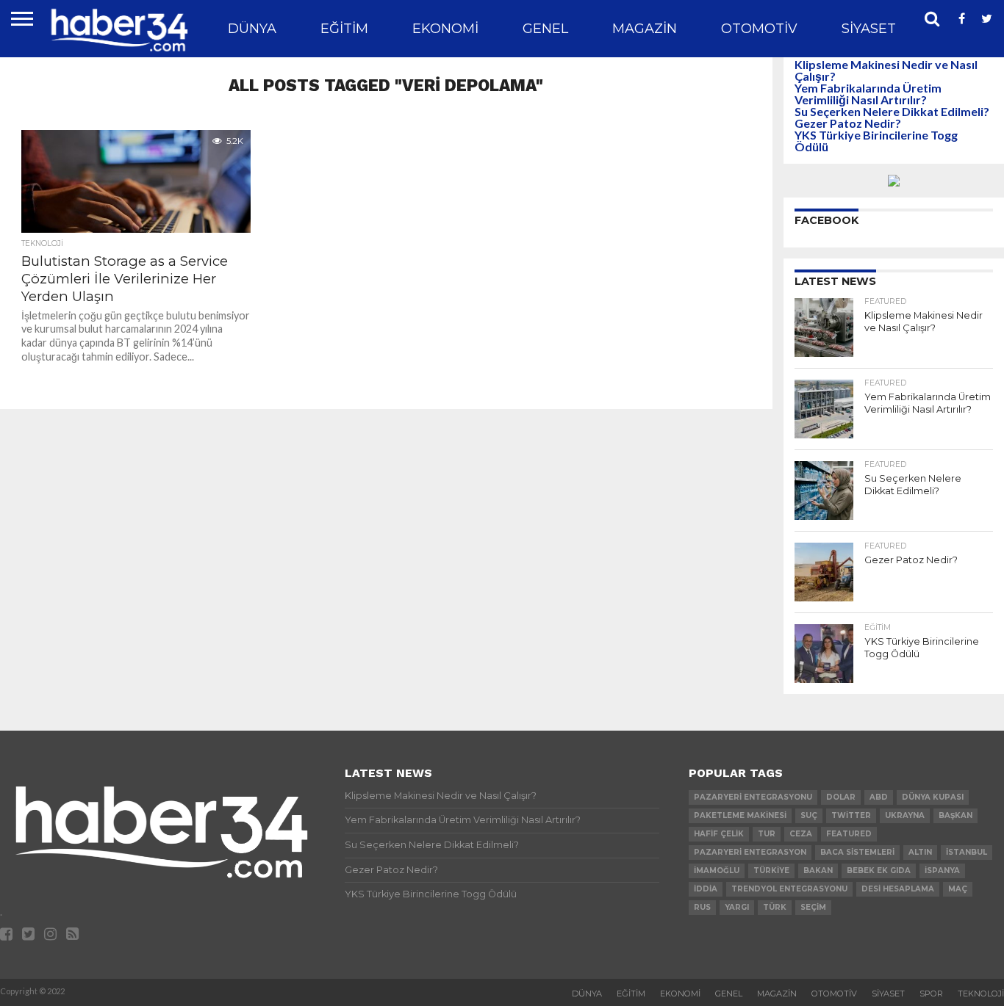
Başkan (955, 815)
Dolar (841, 797)
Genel (545, 29)
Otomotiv (759, 29)
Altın (920, 852)
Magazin (644, 29)
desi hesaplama (897, 889)
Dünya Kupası (933, 797)
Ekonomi (445, 29)
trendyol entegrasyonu (789, 889)
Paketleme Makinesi (740, 815)
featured (849, 834)
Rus (702, 907)
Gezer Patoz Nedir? (848, 123)
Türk (774, 907)
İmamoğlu (716, 870)
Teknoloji (981, 993)
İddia (705, 889)
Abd (878, 797)
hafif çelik (719, 834)
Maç (957, 889)
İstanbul (966, 852)
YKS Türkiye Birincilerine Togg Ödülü (876, 140)
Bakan (818, 870)
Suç (808, 815)
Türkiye (771, 870)
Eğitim (344, 29)
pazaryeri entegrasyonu (753, 797)
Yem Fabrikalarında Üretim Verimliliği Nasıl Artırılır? (868, 93)
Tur (766, 834)
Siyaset (869, 29)
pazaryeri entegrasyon (750, 852)
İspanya (942, 870)
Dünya (252, 29)
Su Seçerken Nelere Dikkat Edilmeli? (892, 111)
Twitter (851, 815)
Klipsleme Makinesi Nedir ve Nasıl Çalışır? (886, 70)
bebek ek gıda (879, 870)
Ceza (800, 834)
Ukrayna (905, 815)
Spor (931, 993)
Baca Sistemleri (857, 852)
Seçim (813, 907)
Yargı (737, 907)
